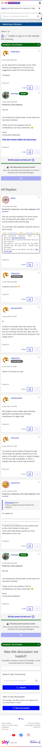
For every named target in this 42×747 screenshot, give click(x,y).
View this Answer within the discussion (19, 140)
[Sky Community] (12, 3)
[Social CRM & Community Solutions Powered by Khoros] (35, 742)
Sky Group (5, 729)
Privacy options (6, 723)
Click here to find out (18, 238)
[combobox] (19, 16)
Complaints (5, 727)
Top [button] (22, 719)
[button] (39, 51)
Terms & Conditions (34, 723)
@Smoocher (9, 503)
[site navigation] (2, 3)
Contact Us (36, 727)
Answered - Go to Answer (21, 44)
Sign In (39, 3)
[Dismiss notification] (39, 8)
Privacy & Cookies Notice (10, 725)
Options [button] (4, 31)
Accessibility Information (32, 725)
